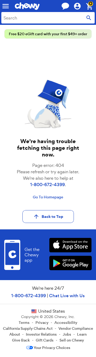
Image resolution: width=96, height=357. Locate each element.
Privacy (42, 322)
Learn (82, 334)
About (14, 334)
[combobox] (48, 17)
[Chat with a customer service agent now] (65, 6)
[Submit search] (89, 17)
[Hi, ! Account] (79, 6)
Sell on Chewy (71, 340)
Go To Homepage (48, 197)
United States (51, 311)
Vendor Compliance (75, 328)
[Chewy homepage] (27, 6)
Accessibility (65, 322)
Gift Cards (45, 340)
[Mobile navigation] (5, 6)
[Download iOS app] (70, 246)
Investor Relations (41, 334)
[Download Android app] (70, 264)
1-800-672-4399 (47, 185)
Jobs (67, 334)
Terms (24, 322)
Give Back (21, 340)
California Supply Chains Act (28, 328)
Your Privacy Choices (52, 347)
